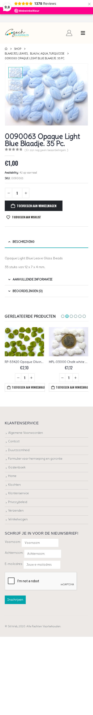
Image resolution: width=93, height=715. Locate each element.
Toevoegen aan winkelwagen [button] (28, 387)
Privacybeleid (17, 502)
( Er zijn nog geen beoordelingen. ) (46, 150)
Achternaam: (14, 553)
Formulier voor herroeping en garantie (35, 459)
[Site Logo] (17, 33)
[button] (83, 33)
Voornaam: (13, 542)
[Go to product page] (24, 342)
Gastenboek (17, 467)
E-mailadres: (14, 564)
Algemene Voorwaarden (25, 433)
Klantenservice (18, 493)
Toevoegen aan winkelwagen (36, 205)
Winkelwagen (18, 519)
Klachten (14, 485)
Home (12, 476)
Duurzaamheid (19, 450)
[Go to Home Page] (6, 48)
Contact (14, 441)
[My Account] (69, 33)
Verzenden (16, 511)
